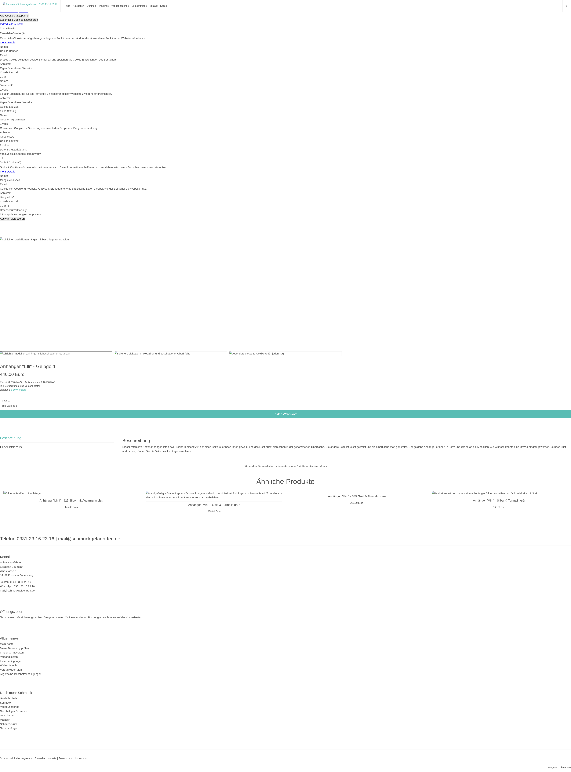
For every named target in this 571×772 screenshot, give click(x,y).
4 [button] (283, 519)
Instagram (552, 767)
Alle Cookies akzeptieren (14, 15)
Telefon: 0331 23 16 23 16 (15, 581)
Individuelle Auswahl (12, 24)
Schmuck (5, 702)
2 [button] (269, 519)
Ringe (67, 6)
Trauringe (104, 6)
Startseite (40, 758)
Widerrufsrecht (8, 665)
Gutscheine (7, 715)
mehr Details (7, 42)
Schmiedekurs (8, 724)
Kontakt (153, 6)
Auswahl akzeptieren (12, 218)
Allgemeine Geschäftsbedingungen (20, 674)
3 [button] (276, 519)
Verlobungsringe (120, 6)
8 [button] (310, 519)
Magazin (5, 719)
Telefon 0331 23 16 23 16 (27, 538)
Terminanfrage (8, 728)
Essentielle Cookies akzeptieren (19, 19)
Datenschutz (65, 758)
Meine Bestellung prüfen (14, 648)
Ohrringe (91, 6)
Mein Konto (7, 643)
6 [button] (296, 519)
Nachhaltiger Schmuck (13, 711)
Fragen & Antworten (12, 652)
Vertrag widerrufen (11, 669)
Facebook (565, 767)
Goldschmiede (139, 6)
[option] (71, 500)
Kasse (163, 6)
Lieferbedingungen (11, 661)
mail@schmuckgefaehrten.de (89, 538)
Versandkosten (9, 656)
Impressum (81, 758)
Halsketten (78, 6)
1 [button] (263, 519)
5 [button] (289, 519)
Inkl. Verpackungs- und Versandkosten (20, 386)
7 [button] (303, 519)
